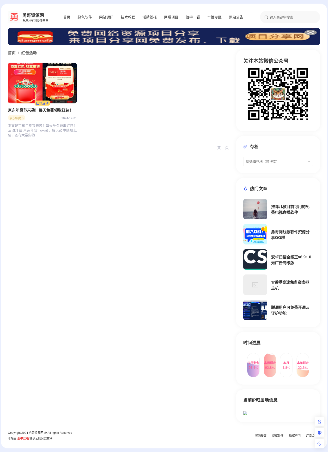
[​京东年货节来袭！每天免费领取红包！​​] (42, 83)
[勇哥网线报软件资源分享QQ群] (255, 234)
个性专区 (214, 16)
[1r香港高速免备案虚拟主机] (255, 284)
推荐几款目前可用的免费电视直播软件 (290, 209)
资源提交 (261, 435)
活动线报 (149, 16)
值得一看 (193, 16)
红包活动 (42, 103)
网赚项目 (171, 16)
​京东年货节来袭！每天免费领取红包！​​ (40, 110)
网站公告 (236, 16)
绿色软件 (85, 16)
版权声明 (295, 435)
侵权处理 (278, 435)
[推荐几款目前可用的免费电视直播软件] (255, 209)
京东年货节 (16, 118)
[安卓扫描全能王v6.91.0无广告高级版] (255, 259)
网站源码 (106, 16)
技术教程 (128, 16)
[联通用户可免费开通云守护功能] (255, 310)
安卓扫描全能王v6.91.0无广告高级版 (291, 259)
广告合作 (312, 435)
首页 (66, 16)
